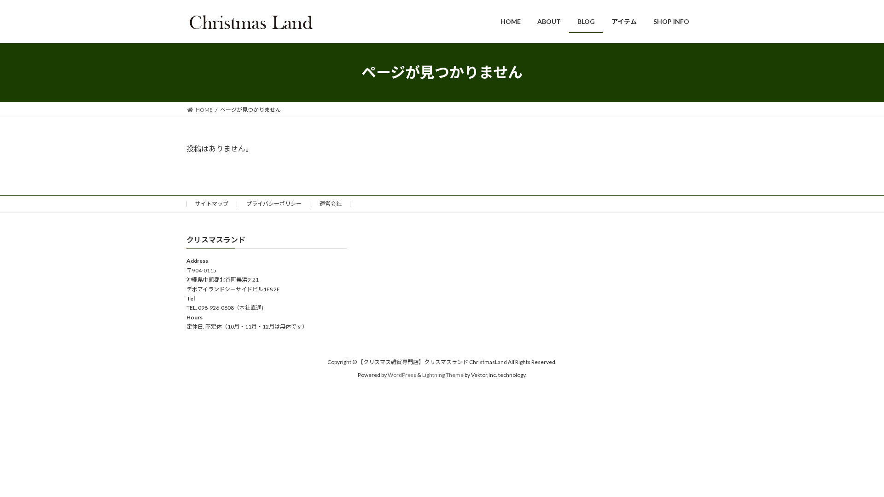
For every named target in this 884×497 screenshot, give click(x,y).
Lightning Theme (443, 374)
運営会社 (331, 203)
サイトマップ (211, 203)
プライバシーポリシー (274, 203)
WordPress (402, 374)
